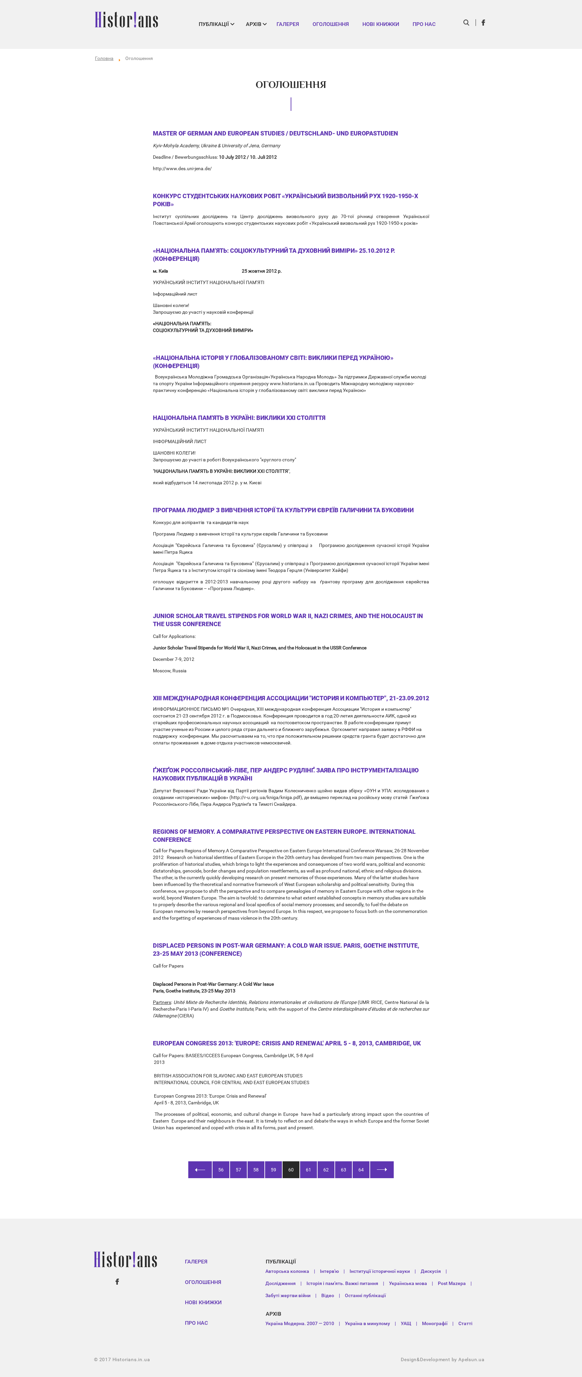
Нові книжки (380, 24)
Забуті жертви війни (288, 1295)
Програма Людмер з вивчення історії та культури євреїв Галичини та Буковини (283, 510)
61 (308, 1169)
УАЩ (406, 1323)
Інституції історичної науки (380, 1271)
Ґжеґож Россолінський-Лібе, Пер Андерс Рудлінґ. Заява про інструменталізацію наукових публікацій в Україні (286, 774)
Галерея (288, 24)
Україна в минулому (367, 1323)
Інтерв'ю (329, 1271)
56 (221, 1169)
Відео (327, 1295)
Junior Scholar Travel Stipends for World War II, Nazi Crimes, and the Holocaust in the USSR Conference (288, 620)
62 (326, 1169)
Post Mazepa (452, 1283)
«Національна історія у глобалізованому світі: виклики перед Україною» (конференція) (273, 361)
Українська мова (408, 1283)
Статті (465, 1323)
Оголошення (331, 24)
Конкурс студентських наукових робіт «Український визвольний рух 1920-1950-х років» (285, 200)
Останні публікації (365, 1295)
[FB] (483, 22)
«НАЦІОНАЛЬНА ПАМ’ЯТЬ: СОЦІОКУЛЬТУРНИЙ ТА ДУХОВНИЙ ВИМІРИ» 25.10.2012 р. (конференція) (274, 254)
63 (343, 1169)
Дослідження (280, 1283)
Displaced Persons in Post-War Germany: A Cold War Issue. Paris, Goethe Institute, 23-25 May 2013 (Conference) (286, 949)
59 (273, 1169)
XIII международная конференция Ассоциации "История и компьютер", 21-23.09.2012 (291, 698)
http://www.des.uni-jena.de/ (182, 168)
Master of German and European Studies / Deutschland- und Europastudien (275, 133)
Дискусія (431, 1271)
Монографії (435, 1323)
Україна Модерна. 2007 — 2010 (299, 1323)
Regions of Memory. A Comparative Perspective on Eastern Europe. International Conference (284, 835)
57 (238, 1169)
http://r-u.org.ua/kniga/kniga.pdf (265, 797)
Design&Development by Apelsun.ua (443, 1359)
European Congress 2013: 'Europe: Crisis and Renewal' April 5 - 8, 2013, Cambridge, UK (287, 1043)
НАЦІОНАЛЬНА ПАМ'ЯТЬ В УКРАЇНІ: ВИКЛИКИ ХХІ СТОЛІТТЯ (239, 417)
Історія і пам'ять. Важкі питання (342, 1283)
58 (256, 1169)
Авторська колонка (287, 1271)
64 (361, 1169)
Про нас (424, 24)
